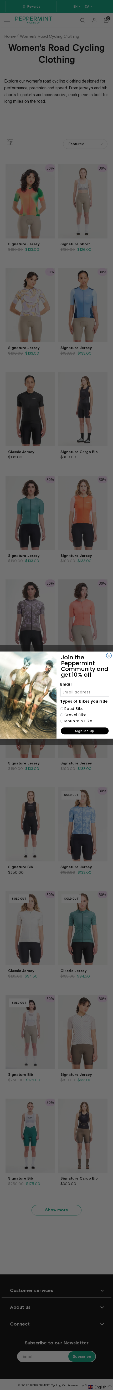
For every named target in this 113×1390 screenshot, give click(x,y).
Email (66, 684)
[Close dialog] (109, 655)
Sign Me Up (84, 731)
